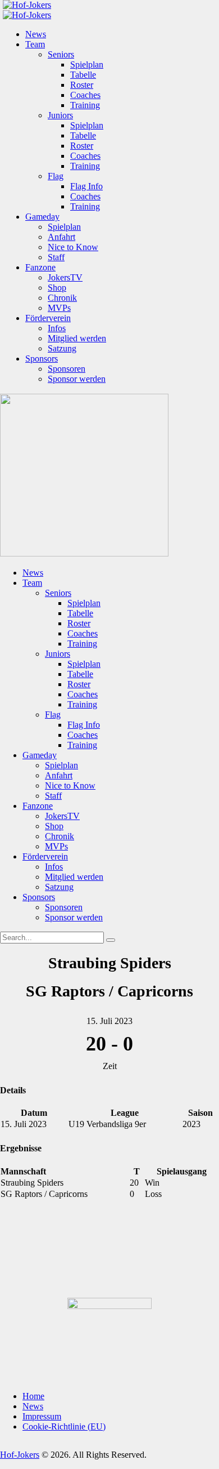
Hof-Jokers (19, 1454)
